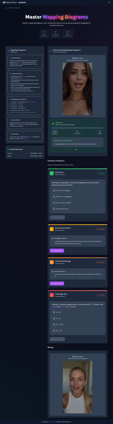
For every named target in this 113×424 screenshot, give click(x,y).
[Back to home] (6, 8)
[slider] (77, 127)
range (19, 64)
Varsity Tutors (52, 422)
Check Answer (58, 217)
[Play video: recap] (77, 387)
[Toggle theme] (109, 2)
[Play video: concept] (77, 89)
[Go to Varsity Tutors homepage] (9, 2)
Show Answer (58, 250)
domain (20, 62)
